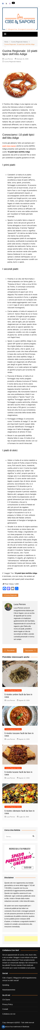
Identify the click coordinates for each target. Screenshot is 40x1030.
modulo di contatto (11, 924)
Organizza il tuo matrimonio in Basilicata (15, 1026)
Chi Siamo (6, 999)
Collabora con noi (8, 1014)
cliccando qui (7, 968)
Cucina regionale (11, 595)
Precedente (11, 650)
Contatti (5, 1009)
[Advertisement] (22, 938)
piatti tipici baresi (9, 146)
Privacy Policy (7, 1004)
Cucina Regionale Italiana (12, 61)
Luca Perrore (8, 59)
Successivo (29, 650)
